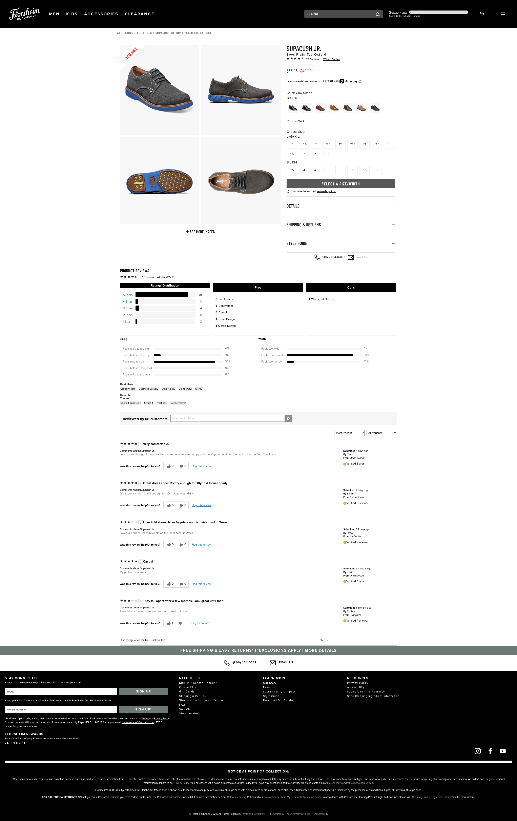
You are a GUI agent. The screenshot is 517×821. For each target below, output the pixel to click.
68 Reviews (312, 59)
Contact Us (187, 687)
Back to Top (158, 640)
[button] (54, 14)
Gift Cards (187, 691)
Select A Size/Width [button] (341, 183)
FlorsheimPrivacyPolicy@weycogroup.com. (350, 783)
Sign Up (143, 691)
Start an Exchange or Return (201, 700)
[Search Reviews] (288, 418)
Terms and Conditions (253, 814)
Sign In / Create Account (198, 683)
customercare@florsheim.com (138, 722)
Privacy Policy (161, 718)
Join (404, 12)
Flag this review (201, 466)
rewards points (326, 191)
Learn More (15, 742)
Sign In (393, 12)
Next (324, 640)
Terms (145, 718)
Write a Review (331, 59)
